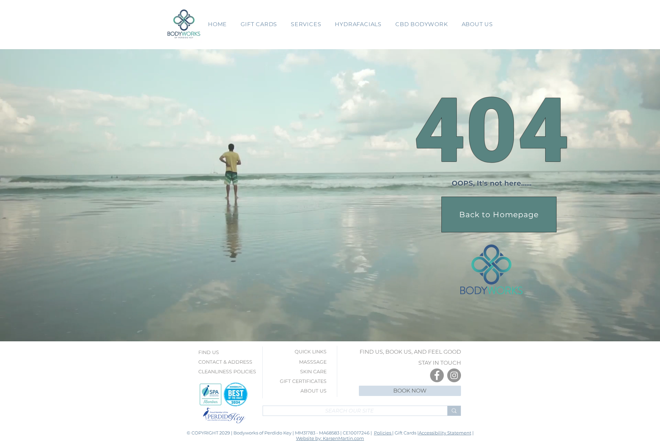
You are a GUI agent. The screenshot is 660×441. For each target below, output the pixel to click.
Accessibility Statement (445, 433)
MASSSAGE (313, 362)
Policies (383, 433)
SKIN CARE (313, 371)
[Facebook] (437, 375)
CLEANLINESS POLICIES (227, 371)
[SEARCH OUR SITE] (454, 411)
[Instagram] (454, 375)
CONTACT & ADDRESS (225, 362)
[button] (259, 24)
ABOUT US (313, 391)
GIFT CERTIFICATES (303, 381)
